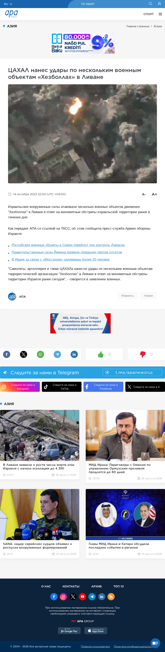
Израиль (127, 295)
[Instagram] (63, 597)
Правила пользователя (95, 646)
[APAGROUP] (82, 621)
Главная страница (138, 26)
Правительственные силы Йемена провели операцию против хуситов (67, 252)
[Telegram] (92, 597)
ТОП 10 (118, 586)
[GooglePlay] (69, 631)
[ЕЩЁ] (159, 14)
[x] (73, 597)
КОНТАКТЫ (71, 586)
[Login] (159, 4)
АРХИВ (96, 586)
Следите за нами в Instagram (23, 386)
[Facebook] (54, 597)
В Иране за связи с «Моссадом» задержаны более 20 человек (60, 259)
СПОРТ (148, 14)
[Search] (150, 4)
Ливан (148, 295)
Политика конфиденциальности (134, 646)
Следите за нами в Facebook (106, 386)
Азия (158, 26)
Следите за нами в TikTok (64, 386)
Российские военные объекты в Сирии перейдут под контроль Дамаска (68, 245)
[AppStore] (95, 631)
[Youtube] (82, 597)
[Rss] (111, 597)
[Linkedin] (101, 597)
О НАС (46, 586)
